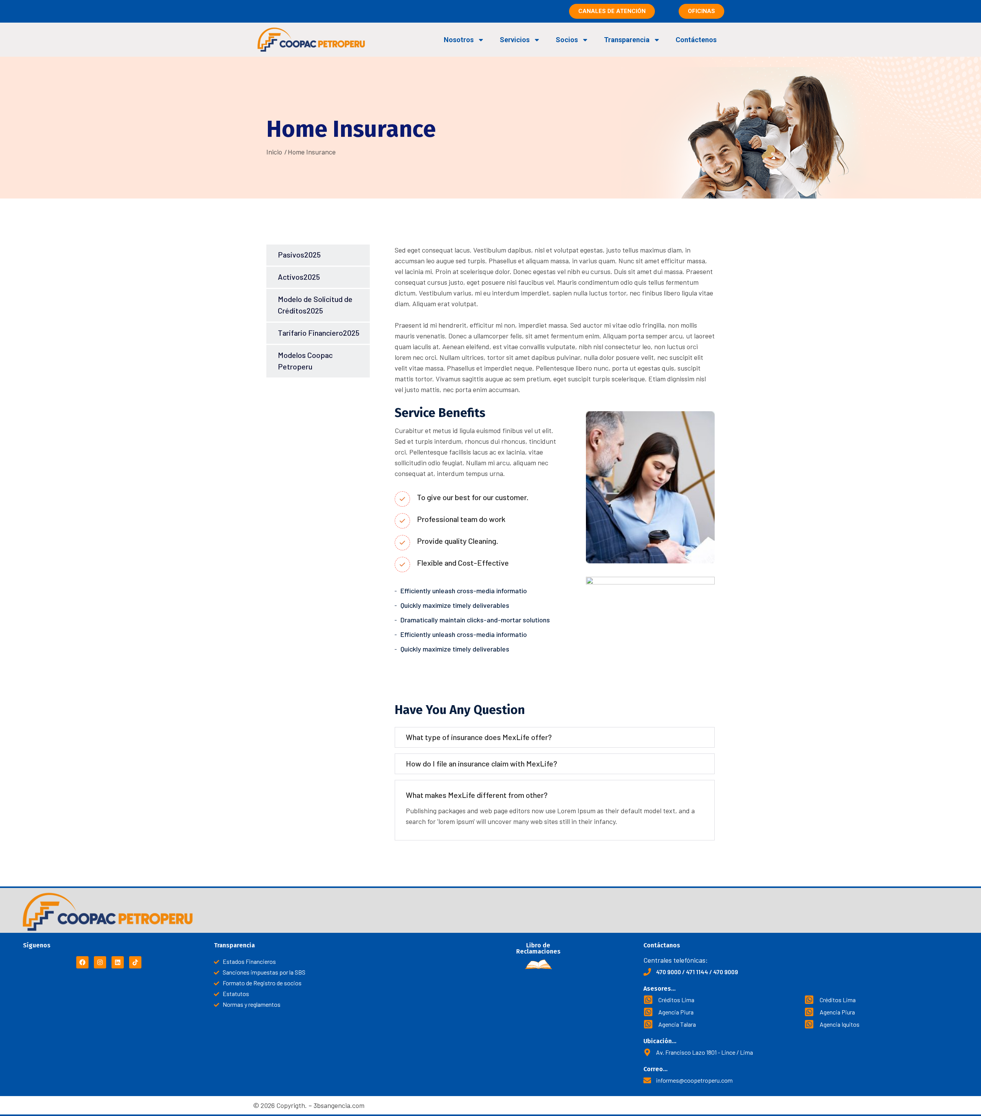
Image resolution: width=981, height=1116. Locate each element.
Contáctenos (696, 40)
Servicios (515, 40)
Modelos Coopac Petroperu (305, 360)
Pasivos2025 (299, 254)
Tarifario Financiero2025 (318, 332)
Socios (567, 40)
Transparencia (627, 40)
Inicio (274, 152)
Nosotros (459, 40)
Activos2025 (299, 276)
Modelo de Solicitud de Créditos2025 (315, 304)
